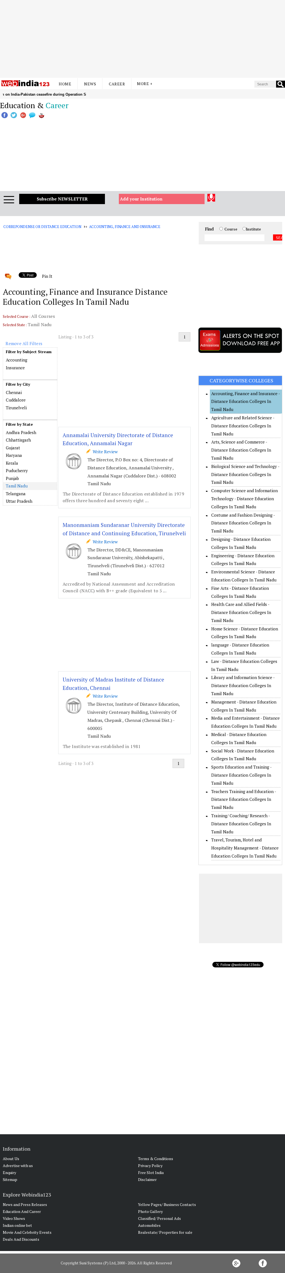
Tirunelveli (16, 407)
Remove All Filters (24, 343)
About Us (11, 1158)
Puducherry (17, 470)
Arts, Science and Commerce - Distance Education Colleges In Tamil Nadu (241, 450)
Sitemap (10, 1179)
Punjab (12, 478)
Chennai (14, 392)
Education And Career (22, 1211)
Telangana (16, 493)
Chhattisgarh (18, 440)
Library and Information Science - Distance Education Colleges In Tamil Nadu (242, 685)
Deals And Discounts (21, 1239)
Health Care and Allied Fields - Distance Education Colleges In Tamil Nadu (241, 612)
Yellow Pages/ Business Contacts (167, 1204)
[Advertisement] (142, 39)
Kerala (12, 463)
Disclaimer (147, 1179)
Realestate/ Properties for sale (165, 1232)
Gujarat (13, 447)
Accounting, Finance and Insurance (124, 226)
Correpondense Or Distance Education (42, 226)
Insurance (15, 367)
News (90, 83)
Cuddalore (16, 400)
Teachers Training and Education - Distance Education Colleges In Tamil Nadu (243, 799)
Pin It (47, 276)
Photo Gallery (150, 1211)
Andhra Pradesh (21, 432)
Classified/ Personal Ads (159, 1218)
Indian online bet (17, 1225)
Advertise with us (18, 1165)
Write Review (104, 451)
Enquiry (9, 1172)
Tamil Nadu (17, 486)
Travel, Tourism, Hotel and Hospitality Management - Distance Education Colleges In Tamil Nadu (245, 848)
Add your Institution (141, 199)
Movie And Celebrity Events (27, 1232)
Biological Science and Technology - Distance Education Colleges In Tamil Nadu (245, 474)
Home (65, 83)
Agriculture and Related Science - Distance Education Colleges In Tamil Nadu (242, 426)
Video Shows (14, 1218)
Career (117, 83)
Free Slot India (151, 1172)
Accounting (16, 360)
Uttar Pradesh (19, 501)
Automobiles (149, 1225)
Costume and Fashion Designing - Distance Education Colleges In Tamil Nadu (243, 523)
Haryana (14, 455)
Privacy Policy (150, 1165)
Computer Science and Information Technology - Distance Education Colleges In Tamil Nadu (244, 498)
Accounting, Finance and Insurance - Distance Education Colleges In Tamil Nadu (245, 401)
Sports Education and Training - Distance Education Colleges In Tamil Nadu (241, 775)
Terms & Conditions (155, 1158)
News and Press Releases (25, 1204)
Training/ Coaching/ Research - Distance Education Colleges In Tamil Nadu (241, 823)
